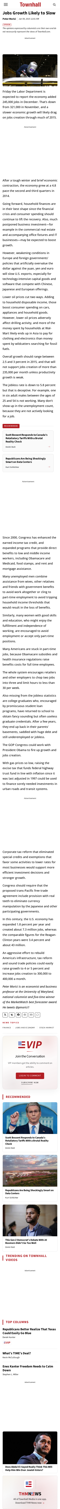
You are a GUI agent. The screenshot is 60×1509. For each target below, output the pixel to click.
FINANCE (7, 1027)
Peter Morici (9, 19)
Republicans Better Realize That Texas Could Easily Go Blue (29, 1331)
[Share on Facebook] (18, 1014)
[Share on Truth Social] (12, 1014)
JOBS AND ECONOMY (25, 1027)
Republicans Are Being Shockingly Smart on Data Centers (29, 1192)
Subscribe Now (30, 1082)
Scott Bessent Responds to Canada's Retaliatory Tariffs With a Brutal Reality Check (26, 1140)
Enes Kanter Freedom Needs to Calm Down (28, 1368)
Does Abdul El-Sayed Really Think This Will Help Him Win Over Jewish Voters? (28, 1468)
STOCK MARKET (46, 1027)
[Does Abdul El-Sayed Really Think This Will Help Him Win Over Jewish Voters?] (30, 1447)
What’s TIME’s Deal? (17, 1353)
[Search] (54, 4)
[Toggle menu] (6, 4)
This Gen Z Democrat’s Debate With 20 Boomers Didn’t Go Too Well (26, 1241)
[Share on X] (5, 1014)
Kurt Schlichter (11, 1197)
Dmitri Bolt (10, 1148)
